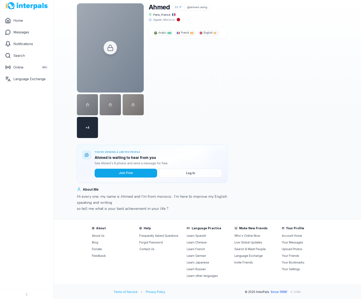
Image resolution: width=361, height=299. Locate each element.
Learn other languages (202, 275)
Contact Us (146, 249)
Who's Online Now (247, 235)
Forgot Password (151, 242)
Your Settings (291, 269)
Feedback (99, 255)
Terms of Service (125, 292)
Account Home (292, 235)
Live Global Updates (248, 242)
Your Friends (290, 255)
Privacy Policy (155, 292)
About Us (98, 235)
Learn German (196, 255)
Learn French (196, 249)
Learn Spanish (196, 235)
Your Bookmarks (293, 262)
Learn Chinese (197, 242)
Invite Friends (243, 262)
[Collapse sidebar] (26, 294)
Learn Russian (196, 269)
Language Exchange (248, 255)
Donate (97, 249)
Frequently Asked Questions (158, 235)
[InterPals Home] (26, 6)
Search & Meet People (250, 249)
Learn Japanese (198, 262)
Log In (190, 173)
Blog (95, 242)
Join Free (126, 173)
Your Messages (292, 242)
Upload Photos (292, 249)
